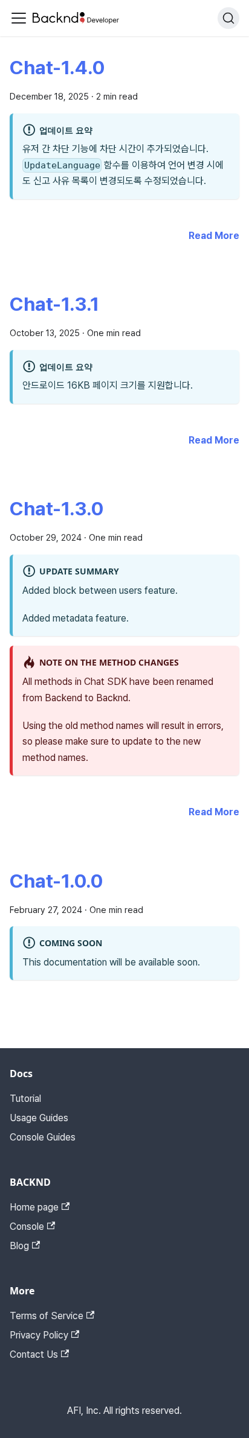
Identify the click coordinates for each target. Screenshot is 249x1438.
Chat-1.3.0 (56, 508)
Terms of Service (46, 1316)
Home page (34, 1207)
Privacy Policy (39, 1335)
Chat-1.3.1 (54, 304)
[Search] (228, 18)
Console (27, 1226)
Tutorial (25, 1098)
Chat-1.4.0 (57, 67)
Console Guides (43, 1137)
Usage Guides (39, 1118)
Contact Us (34, 1354)
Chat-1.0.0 (56, 881)
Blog (19, 1246)
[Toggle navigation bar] (19, 18)
